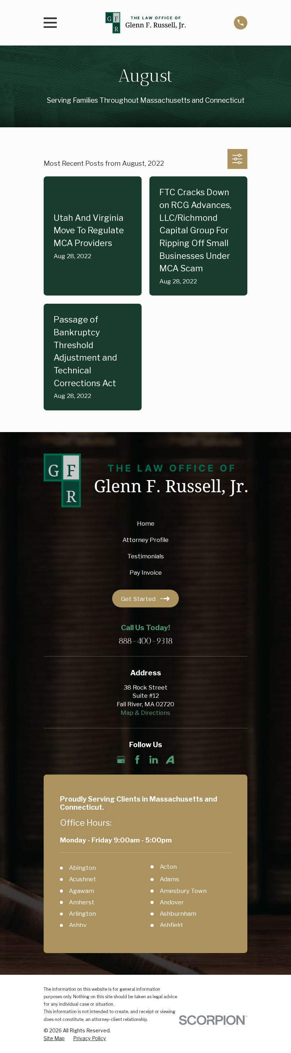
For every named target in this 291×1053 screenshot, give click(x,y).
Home (145, 523)
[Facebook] (137, 759)
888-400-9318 (146, 641)
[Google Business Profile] (121, 759)
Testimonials (145, 556)
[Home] (145, 22)
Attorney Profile (145, 539)
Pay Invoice (146, 572)
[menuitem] (54, 1038)
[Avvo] (170, 759)
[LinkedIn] (153, 759)
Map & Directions (145, 712)
